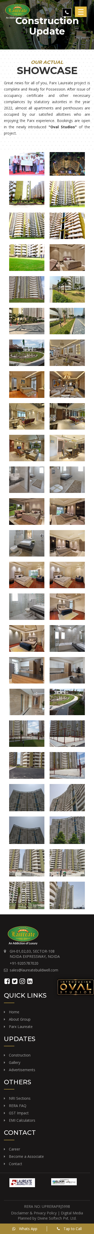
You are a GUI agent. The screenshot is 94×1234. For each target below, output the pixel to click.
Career (14, 1149)
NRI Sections (20, 1098)
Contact (15, 1163)
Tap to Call (72, 1228)
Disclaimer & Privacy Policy (34, 1212)
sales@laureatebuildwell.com (34, 970)
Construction (20, 1055)
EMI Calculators (22, 1120)
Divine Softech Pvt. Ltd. (57, 1218)
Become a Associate (26, 1156)
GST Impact (19, 1112)
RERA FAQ (17, 1105)
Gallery (14, 1062)
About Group (20, 1019)
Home (14, 1011)
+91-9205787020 (24, 963)
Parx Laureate (21, 1026)
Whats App (27, 1228)
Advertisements (22, 1069)
